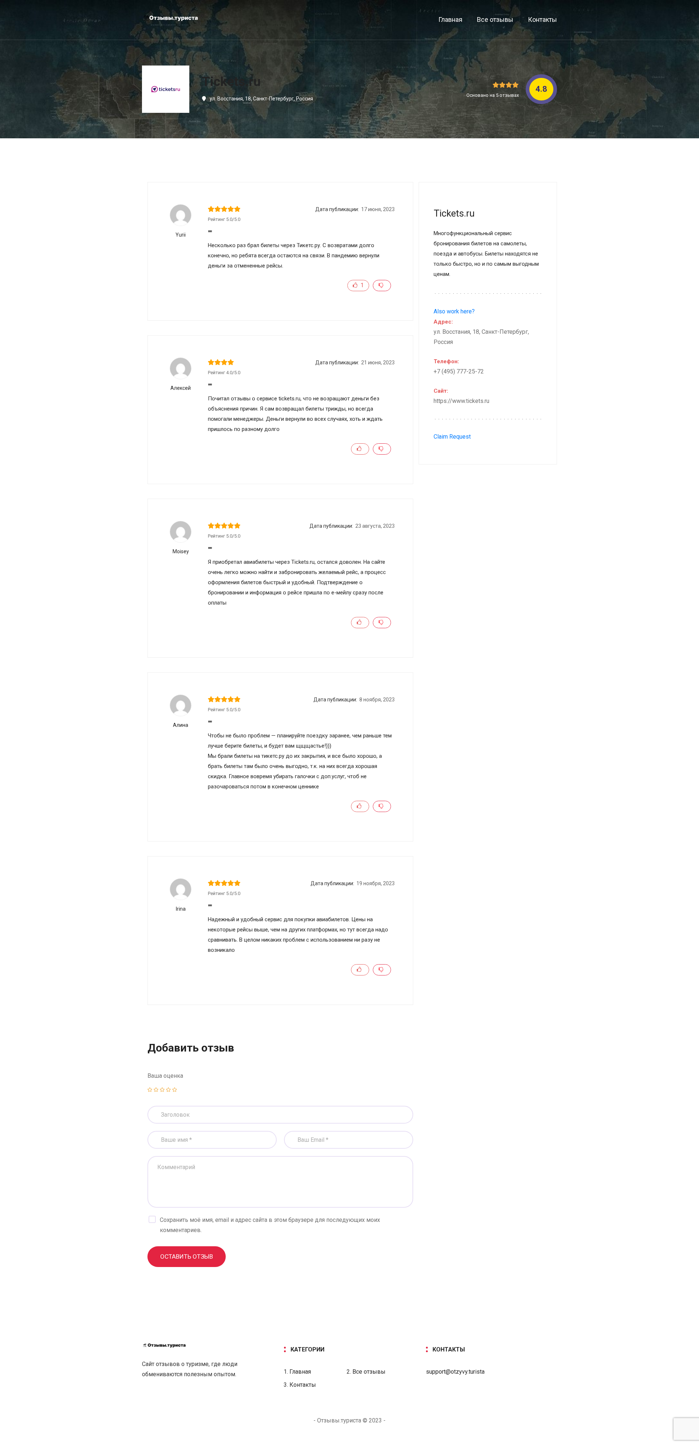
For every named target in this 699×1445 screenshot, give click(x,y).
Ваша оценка (165, 1075)
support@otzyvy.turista (455, 1371)
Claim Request (452, 436)
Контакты (542, 19)
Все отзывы (495, 19)
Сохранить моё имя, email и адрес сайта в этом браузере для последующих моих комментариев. (270, 1225)
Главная (450, 19)
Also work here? (454, 311)
